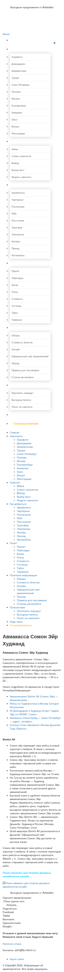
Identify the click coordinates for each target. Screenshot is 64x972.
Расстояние (18, 220)
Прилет (15, 271)
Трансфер (17, 227)
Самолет (19, 141)
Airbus (15, 149)
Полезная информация (28, 327)
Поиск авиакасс (18, 20)
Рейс (14, 213)
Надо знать (20, 414)
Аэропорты (20, 49)
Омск (14, 119)
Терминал (17, 319)
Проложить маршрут (23, 393)
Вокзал (15, 126)
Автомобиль (18, 255)
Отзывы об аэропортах (22, 9)
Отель (15, 292)
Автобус (16, 241)
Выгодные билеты (21, 400)
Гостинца (16, 305)
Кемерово (17, 112)
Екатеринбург (19, 105)
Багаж (15, 285)
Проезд (15, 248)
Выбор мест (18, 170)
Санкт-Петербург (21, 84)
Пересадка (17, 278)
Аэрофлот (17, 57)
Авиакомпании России (22, 2)
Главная (18, 40)
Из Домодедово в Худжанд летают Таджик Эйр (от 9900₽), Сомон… (34, 712)
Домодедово (18, 63)
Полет (17, 263)
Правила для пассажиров (25, 370)
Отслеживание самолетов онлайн (28, 13)
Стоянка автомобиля (23, 377)
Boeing (15, 163)
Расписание (18, 206)
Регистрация (18, 133)
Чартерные (17, 199)
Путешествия (22, 385)
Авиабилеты (18, 192)
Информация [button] (22, 690)
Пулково (16, 91)
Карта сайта (17, 959)
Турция (15, 77)
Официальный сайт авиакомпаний (30, 356)
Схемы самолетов (21, 156)
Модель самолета (21, 177)
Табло (15, 312)
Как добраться (22, 184)
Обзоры (16, 335)
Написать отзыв (12, 943)
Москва (16, 98)
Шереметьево (19, 70)
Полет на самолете (22, 406)
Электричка (18, 234)
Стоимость (17, 299)
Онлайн (16, 349)
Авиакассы (16, 17)
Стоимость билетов (22, 342)
